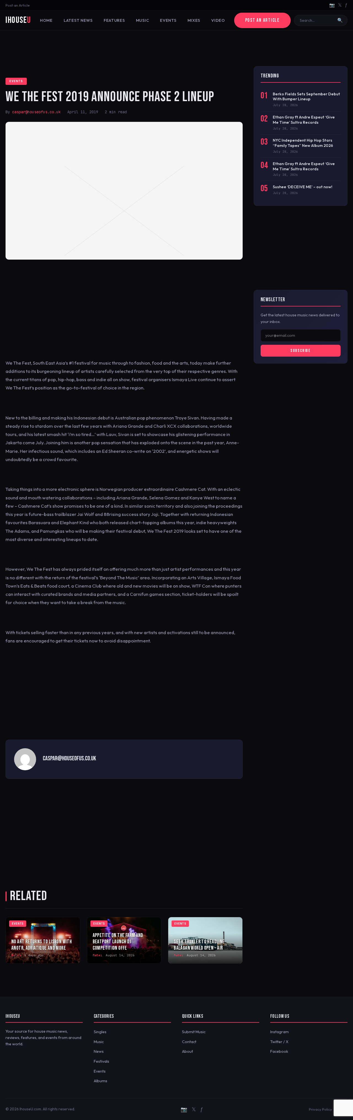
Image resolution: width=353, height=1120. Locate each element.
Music (142, 20)
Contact (189, 1041)
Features (114, 20)
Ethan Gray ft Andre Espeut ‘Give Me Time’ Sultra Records (304, 120)
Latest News (78, 20)
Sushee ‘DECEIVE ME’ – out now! (302, 186)
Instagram (279, 1031)
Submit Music (193, 1031)
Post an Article (18, 5)
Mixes (194, 20)
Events (168, 20)
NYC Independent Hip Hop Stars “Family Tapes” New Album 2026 (303, 143)
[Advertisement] (176, 48)
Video (218, 20)
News (99, 1051)
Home (46, 20)
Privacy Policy (320, 1109)
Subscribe (300, 350)
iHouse (18, 20)
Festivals (101, 1061)
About (187, 1051)
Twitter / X (279, 1041)
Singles (100, 1031)
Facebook (279, 1051)
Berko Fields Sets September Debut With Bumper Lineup (306, 96)
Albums (100, 1080)
